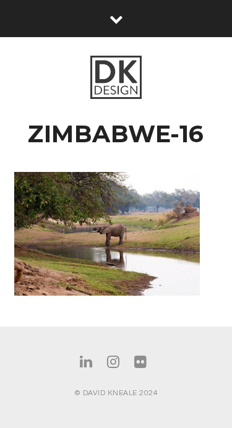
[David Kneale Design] (116, 78)
